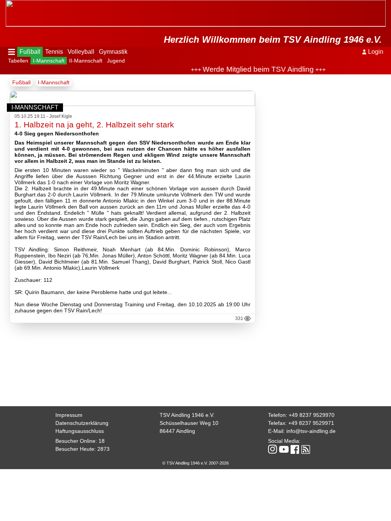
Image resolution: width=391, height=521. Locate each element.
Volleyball (81, 51)
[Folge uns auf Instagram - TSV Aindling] (272, 450)
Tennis (54, 51)
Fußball (29, 51)
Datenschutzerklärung (81, 423)
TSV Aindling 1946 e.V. (187, 415)
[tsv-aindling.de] (8, 4)
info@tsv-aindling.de (311, 431)
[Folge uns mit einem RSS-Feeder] (305, 450)
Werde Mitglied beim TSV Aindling (252, 69)
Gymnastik (113, 51)
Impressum (68, 415)
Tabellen (18, 61)
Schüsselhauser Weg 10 (189, 423)
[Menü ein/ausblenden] (12, 51)
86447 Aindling (177, 431)
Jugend (116, 61)
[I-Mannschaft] (132, 104)
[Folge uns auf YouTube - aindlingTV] (284, 449)
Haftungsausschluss (79, 431)
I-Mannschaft (49, 61)
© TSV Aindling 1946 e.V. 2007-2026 (195, 463)
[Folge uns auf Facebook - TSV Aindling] (295, 450)
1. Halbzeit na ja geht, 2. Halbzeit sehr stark (94, 124)
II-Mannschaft (85, 61)
